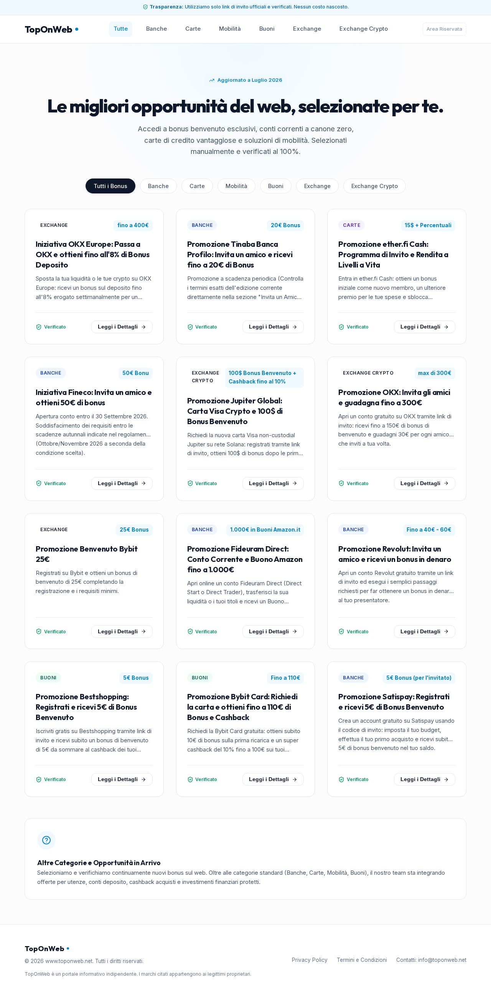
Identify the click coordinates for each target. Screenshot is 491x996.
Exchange (307, 28)
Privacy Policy (310, 960)
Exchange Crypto (363, 28)
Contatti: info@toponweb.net (431, 960)
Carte (193, 28)
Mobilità (230, 28)
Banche (156, 28)
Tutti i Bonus (110, 186)
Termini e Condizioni (362, 960)
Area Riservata (444, 29)
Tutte (121, 28)
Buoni (267, 28)
